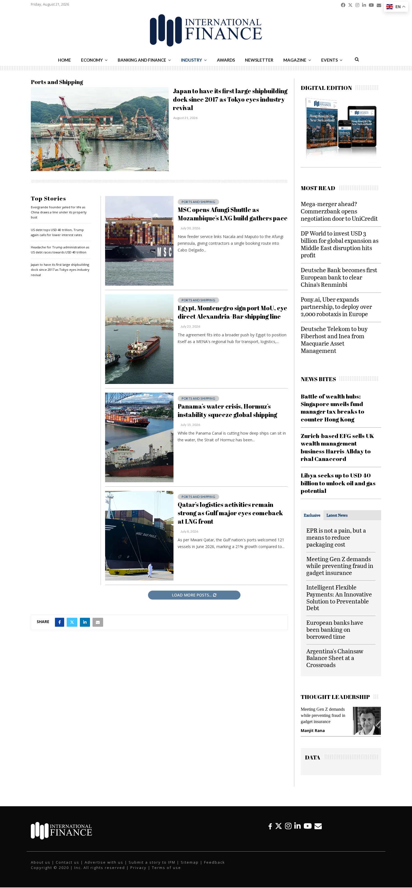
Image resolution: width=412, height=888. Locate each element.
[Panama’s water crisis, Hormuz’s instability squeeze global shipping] (139, 437)
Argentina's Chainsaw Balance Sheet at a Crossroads (334, 658)
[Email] (318, 831)
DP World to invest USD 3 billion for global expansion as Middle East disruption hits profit (339, 244)
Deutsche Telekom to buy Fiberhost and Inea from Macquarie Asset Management (334, 340)
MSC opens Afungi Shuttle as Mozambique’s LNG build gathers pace (233, 214)
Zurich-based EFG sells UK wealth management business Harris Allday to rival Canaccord (337, 447)
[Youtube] (308, 831)
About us (40, 867)
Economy (92, 59)
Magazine (294, 59)
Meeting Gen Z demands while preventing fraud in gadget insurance (339, 566)
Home (64, 59)
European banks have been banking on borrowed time (334, 629)
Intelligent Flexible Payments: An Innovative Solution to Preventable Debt (339, 597)
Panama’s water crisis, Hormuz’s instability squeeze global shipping (227, 410)
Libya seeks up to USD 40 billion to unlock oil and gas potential (338, 483)
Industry (191, 59)
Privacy (138, 872)
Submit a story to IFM (152, 867)
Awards (226, 59)
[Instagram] (288, 831)
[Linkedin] (297, 831)
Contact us (67, 867)
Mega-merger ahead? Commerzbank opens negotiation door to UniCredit (339, 211)
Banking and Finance (142, 59)
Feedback (214, 867)
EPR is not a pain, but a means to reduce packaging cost (336, 537)
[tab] (312, 515)
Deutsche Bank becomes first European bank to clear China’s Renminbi (339, 277)
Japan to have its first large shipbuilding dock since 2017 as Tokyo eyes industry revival (230, 99)
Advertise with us (104, 867)
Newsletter (259, 59)
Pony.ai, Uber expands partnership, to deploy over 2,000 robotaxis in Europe (336, 306)
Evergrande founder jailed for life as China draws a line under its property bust (59, 212)
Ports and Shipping (198, 202)
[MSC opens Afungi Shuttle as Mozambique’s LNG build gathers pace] (139, 241)
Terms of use (166, 872)
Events (329, 59)
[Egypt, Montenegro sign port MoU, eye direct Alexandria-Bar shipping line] (139, 339)
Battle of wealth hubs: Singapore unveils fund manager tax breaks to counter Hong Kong (332, 407)
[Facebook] (270, 831)
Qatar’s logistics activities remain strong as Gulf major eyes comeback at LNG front (230, 512)
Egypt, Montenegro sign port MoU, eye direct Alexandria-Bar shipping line (232, 312)
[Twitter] (278, 831)
